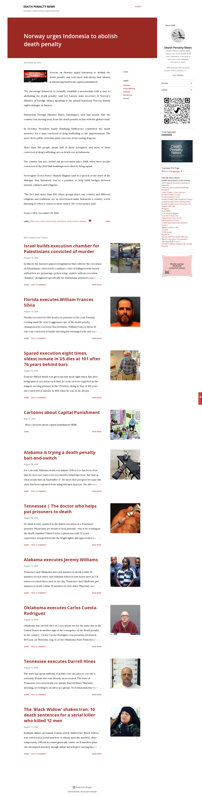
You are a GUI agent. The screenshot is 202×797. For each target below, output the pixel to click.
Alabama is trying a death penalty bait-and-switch (59, 455)
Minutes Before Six (170, 227)
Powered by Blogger (83, 787)
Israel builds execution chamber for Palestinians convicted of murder (61, 248)
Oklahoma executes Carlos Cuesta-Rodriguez (60, 610)
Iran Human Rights (170, 213)
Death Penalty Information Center (177, 199)
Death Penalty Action (171, 194)
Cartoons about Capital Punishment (62, 412)
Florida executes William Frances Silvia (58, 302)
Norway (126, 98)
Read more (96, 285)
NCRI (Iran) (167, 232)
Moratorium (127, 95)
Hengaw (165, 208)
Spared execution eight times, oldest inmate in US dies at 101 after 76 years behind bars (62, 358)
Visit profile (178, 75)
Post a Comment (38, 285)
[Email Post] (90, 221)
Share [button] (125, 72)
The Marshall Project (171, 241)
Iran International (170, 215)
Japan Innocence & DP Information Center (172, 219)
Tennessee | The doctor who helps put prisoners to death (60, 508)
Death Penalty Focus (171, 197)
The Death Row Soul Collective (175, 237)
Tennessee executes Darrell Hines (59, 661)
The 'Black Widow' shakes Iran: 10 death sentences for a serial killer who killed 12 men (59, 714)
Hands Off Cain (168, 206)
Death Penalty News (39, 6)
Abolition (126, 85)
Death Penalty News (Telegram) (176, 201)
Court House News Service (174, 192)
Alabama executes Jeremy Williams (61, 559)
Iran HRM (166, 211)
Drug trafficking (129, 88)
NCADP (165, 230)
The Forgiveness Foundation (174, 239)
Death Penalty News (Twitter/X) (176, 204)
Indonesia (126, 92)
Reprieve (165, 234)
